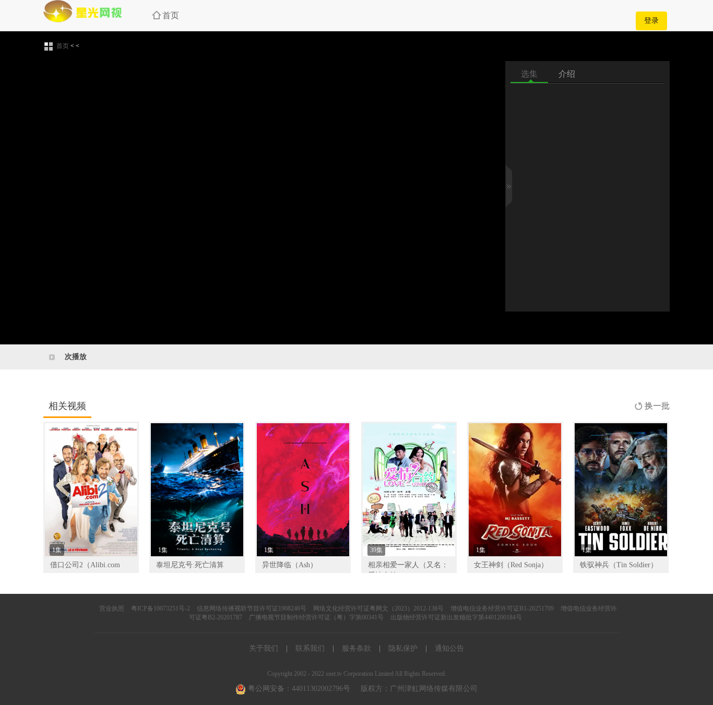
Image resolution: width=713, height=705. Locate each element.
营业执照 (111, 608)
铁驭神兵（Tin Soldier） (619, 565)
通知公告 (449, 648)
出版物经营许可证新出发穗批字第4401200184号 (456, 617)
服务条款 (356, 648)
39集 (376, 550)
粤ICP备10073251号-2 (160, 608)
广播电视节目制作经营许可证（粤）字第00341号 (316, 617)
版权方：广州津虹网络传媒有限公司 (419, 688)
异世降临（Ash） (289, 565)
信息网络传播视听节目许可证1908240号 (251, 608)
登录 (651, 21)
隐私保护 (403, 648)
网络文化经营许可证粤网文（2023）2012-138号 (378, 608)
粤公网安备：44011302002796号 (298, 688)
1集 (57, 550)
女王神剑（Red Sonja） (511, 565)
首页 (170, 15)
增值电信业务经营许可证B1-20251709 (502, 608)
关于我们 (263, 648)
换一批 (657, 405)
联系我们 (310, 648)
